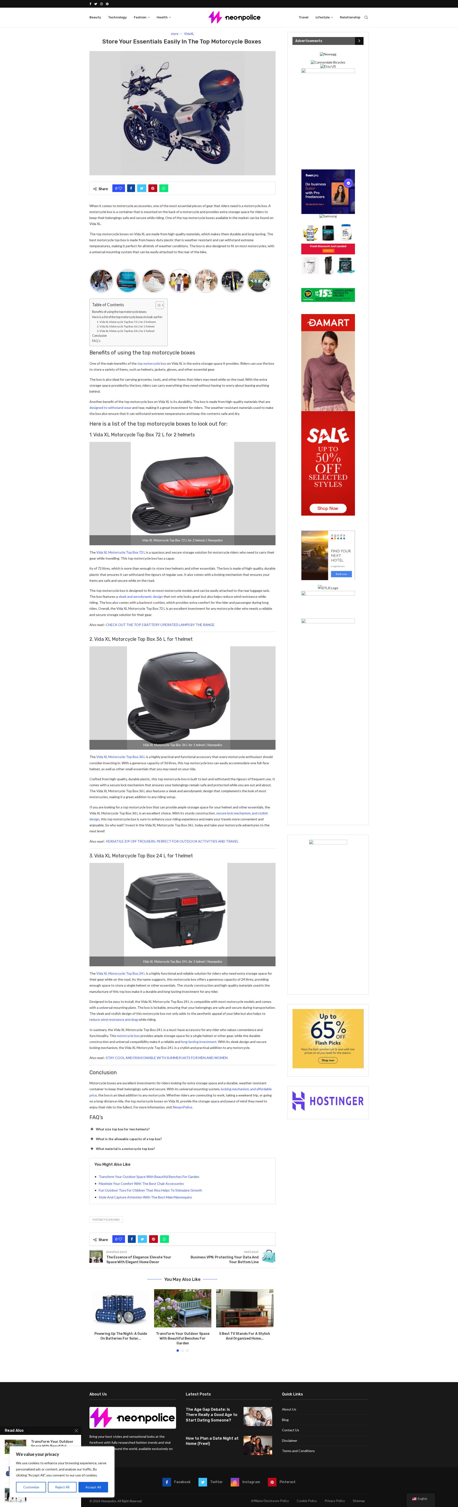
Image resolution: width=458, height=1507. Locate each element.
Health (162, 17)
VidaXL (189, 34)
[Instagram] (101, 4)
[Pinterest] (107, 4)
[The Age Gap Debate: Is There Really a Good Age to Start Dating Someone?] (258, 1416)
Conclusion (99, 335)
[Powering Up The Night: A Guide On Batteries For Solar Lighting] (120, 1308)
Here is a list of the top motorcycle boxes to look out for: (127, 317)
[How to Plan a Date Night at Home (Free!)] (258, 1445)
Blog (285, 1420)
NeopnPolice (182, 1107)
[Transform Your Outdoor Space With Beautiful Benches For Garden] (182, 1308)
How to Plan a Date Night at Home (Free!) (212, 1441)
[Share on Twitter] (141, 188)
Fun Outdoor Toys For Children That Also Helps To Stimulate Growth (150, 1190)
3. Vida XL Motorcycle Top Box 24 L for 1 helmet (126, 330)
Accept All (93, 1487)
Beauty (95, 17)
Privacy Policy (335, 1501)
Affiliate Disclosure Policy (270, 1501)
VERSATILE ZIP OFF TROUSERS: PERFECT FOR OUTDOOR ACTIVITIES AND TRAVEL (172, 841)
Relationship (350, 17)
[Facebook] (90, 4)
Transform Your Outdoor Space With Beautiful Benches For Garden (149, 1177)
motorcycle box (128, 1036)
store (174, 34)
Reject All (62, 1487)
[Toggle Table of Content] (157, 305)
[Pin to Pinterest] (152, 188)
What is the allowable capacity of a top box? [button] (129, 1139)
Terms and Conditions (298, 1451)
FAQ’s (96, 341)
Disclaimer (289, 1440)
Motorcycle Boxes (106, 1219)
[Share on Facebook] (131, 188)
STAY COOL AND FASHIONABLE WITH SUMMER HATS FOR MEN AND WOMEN (167, 1058)
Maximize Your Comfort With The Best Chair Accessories (141, 1183)
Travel (303, 17)
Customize (31, 1487)
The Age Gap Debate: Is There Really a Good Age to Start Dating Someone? (211, 1414)
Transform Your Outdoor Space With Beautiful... (52, 1444)
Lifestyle (323, 17)
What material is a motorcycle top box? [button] (125, 1149)
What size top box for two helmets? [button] (123, 1129)
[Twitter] (95, 4)
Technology (117, 17)
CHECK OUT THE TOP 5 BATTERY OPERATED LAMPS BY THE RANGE (160, 625)
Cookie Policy (307, 1501)
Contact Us (290, 1430)
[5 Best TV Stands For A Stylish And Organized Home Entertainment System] (244, 1308)
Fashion (140, 17)
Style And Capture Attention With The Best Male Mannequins (145, 1197)
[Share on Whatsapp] (163, 188)
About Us (289, 1409)
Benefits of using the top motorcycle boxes (119, 312)
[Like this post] (120, 188)
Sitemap (359, 1501)
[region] (62, 1471)
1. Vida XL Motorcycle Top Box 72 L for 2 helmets (126, 321)
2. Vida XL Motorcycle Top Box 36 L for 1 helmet (126, 326)
